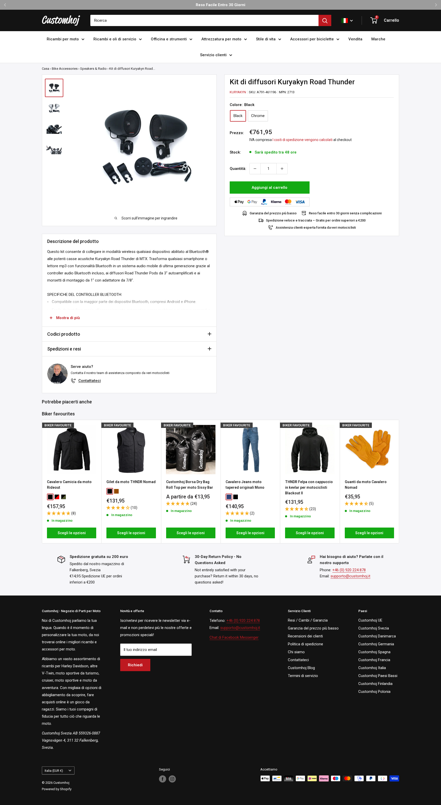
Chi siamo (296, 652)
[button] (59, 513)
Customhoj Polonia (374, 691)
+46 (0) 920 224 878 (349, 570)
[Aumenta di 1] (282, 168)
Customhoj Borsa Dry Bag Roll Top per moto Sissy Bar (189, 484)
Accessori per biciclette (312, 39)
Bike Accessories (65, 69)
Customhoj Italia (372, 668)
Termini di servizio (303, 675)
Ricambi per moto (63, 39)
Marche (378, 39)
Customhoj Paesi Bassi (377, 675)
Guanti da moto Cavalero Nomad (366, 484)
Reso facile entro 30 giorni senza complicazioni (345, 213)
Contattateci (89, 380)
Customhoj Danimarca (377, 636)
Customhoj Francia (374, 660)
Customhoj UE (370, 620)
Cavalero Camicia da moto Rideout (69, 484)
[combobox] (204, 20)
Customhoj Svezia (373, 628)
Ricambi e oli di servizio (114, 39)
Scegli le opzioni (72, 533)
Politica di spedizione (305, 644)
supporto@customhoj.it (350, 576)
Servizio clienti (213, 55)
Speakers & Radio (93, 69)
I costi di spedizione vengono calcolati (303, 140)
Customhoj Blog (301, 668)
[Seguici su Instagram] (172, 779)
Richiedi (135, 665)
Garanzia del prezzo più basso (273, 213)
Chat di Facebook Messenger (234, 637)
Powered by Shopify (56, 789)
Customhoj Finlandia (375, 683)
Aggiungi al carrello (269, 187)
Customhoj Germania (376, 644)
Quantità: (238, 168)
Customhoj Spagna (374, 652)
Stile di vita (266, 39)
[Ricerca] (324, 20)
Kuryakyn (238, 92)
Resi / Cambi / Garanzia (308, 620)
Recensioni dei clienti (305, 636)
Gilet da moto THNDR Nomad (131, 482)
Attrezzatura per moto (221, 39)
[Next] (399, 481)
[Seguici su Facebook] (162, 779)
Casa (45, 69)
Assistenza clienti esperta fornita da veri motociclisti (316, 227)
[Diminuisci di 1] (255, 168)
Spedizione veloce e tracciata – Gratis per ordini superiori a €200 (315, 220)
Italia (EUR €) (54, 771)
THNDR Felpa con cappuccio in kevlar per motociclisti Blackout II (309, 487)
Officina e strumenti (169, 39)
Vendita (355, 39)
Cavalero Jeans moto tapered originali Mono (245, 484)
